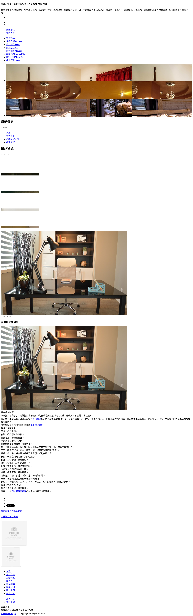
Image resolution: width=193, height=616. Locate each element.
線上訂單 (13, 60)
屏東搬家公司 (36, 425)
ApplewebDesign (8, 613)
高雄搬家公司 (12, 139)
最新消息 (13, 44)
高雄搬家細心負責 (9, 517)
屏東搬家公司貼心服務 (11, 511)
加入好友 (10, 599)
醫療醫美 (10, 136)
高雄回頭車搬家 (19, 491)
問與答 (12, 48)
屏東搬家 (37, 419)
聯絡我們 (15, 54)
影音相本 (14, 51)
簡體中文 (10, 30)
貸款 (8, 133)
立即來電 (10, 602)
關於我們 (14, 57)
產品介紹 (14, 41)
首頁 (11, 38)
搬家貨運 (10, 142)
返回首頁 (10, 33)
